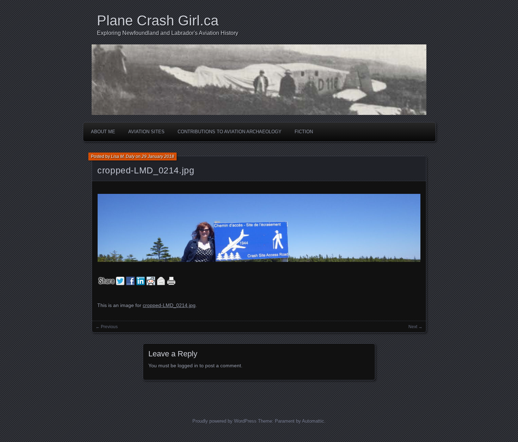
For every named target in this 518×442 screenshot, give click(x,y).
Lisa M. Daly (123, 156)
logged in (188, 365)
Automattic (313, 421)
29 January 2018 (158, 156)
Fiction (304, 131)
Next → (415, 326)
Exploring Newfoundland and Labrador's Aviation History (167, 33)
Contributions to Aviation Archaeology (230, 131)
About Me (103, 131)
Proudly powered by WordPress (224, 421)
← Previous (106, 326)
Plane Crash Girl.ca (157, 20)
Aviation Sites (146, 131)
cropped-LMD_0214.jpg (146, 170)
